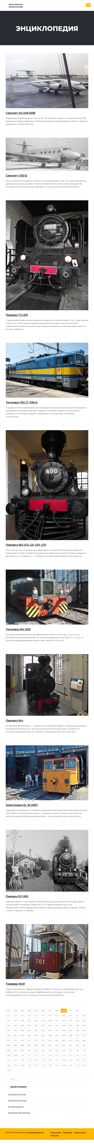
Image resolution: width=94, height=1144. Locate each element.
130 (77, 1060)
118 (77, 1055)
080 (63, 1040)
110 (22, 1055)
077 (43, 1040)
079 (56, 1040)
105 (70, 1050)
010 (70, 1010)
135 (29, 1065)
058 (77, 1030)
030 (49, 1020)
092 (63, 1045)
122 (22, 1060)
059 (84, 1030)
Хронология (54, 1135)
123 (29, 1060)
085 (15, 1045)
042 (49, 1025)
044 (63, 1025)
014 (22, 1015)
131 (84, 1060)
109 (15, 1055)
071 (84, 1035)
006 (43, 1010)
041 (43, 1025)
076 (36, 1040)
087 (29, 1045)
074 (22, 1040)
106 (77, 1050)
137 (43, 1065)
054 (49, 1030)
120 (8, 1060)
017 (43, 1015)
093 (70, 1045)
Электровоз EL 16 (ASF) (22, 805)
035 (84, 1020)
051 (29, 1030)
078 (49, 1040)
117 (70, 1055)
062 (22, 1035)
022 (77, 1015)
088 (36, 1045)
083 (84, 1040)
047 (84, 1025)
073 (15, 1040)
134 (22, 1065)
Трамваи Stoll (15, 983)
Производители (80, 1132)
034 (77, 1020)
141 (70, 1065)
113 (43, 1055)
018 (49, 1015)
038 (22, 1025)
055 (56, 1030)
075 (29, 1040)
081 (70, 1040)
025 (15, 1020)
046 (77, 1025)
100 (36, 1050)
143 (84, 1065)
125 (43, 1060)
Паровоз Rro (14, 720)
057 (70, 1030)
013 (15, 1015)
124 (36, 1060)
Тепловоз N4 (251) (18, 629)
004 (29, 1010)
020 (63, 1015)
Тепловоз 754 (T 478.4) (21, 402)
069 (70, 1035)
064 (36, 1035)
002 (15, 1010)
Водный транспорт (16, 1106)
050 (22, 1030)
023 (84, 1015)
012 (8, 1015)
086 (22, 1045)
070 (77, 1035)
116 (63, 1055)
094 (77, 1045)
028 (36, 1020)
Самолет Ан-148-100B (20, 113)
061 (15, 1035)
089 (43, 1045)
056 (63, 1030)
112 (36, 1055)
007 (50, 1010)
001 (8, 1010)
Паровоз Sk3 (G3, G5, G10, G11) (26, 544)
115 (56, 1055)
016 (36, 1015)
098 (22, 1050)
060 (8, 1035)
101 (43, 1050)
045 (70, 1025)
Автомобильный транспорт (19, 1112)
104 (63, 1050)
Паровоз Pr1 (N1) (17, 896)
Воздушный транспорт (17, 1100)
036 (8, 1025)
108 (8, 1055)
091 (56, 1045)
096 (8, 1050)
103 (56, 1050)
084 (8, 1045)
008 (56, 1010)
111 (29, 1055)
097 (15, 1050)
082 (77, 1040)
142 (77, 1065)
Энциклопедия (55, 1132)
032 (63, 1020)
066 (49, 1035)
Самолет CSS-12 (16, 175)
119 (84, 1055)
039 (29, 1025)
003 (22, 1010)
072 (8, 1040)
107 (84, 1050)
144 (8, 1070)
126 (49, 1060)
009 (63, 1010)
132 (8, 1065)
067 (56, 1035)
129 (70, 1060)
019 (56, 1015)
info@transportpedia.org (35, 1132)
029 (43, 1020)
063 (29, 1035)
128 (63, 1060)
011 (77, 1010)
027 (29, 1020)
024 (8, 1020)
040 (36, 1025)
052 (36, 1030)
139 (56, 1065)
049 (15, 1030)
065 (43, 1035)
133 (15, 1065)
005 (36, 1010)
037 (15, 1025)
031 (56, 1020)
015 (29, 1015)
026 (22, 1020)
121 (15, 1060)
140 (63, 1065)
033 (70, 1020)
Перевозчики (67, 1132)
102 (49, 1050)
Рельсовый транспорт (17, 1094)
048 (8, 1030)
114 (49, 1055)
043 (56, 1025)
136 (36, 1065)
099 (29, 1050)
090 (49, 1045)
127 (56, 1060)
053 (43, 1030)
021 (70, 1015)
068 (63, 1035)
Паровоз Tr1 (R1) (17, 315)
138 (49, 1065)
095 (84, 1045)
